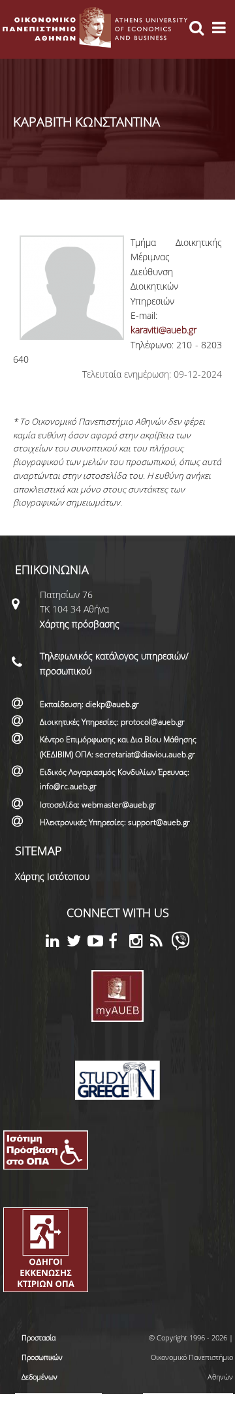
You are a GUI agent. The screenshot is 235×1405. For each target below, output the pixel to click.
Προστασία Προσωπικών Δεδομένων (42, 1357)
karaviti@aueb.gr (163, 330)
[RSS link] (160, 943)
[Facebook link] (118, 943)
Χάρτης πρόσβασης (79, 624)
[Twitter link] (77, 943)
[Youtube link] (97, 943)
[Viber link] (180, 947)
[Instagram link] (139, 943)
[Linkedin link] (56, 943)
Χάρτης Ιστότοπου (52, 876)
